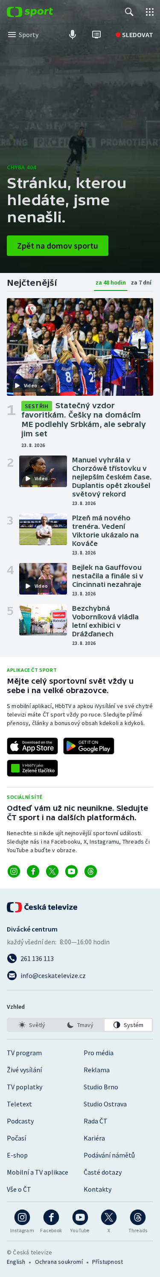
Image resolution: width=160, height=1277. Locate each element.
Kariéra (94, 1138)
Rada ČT (96, 1121)
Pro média (98, 1052)
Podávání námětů (109, 1155)
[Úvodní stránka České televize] (43, 907)
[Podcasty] (72, 34)
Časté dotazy (103, 1172)
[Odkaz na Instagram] (14, 871)
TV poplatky (24, 1087)
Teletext (19, 1104)
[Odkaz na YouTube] (71, 871)
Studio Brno (101, 1087)
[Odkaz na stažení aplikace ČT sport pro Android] (88, 746)
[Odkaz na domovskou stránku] (43, 12)
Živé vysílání (24, 1069)
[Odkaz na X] (52, 871)
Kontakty (97, 1189)
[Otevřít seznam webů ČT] (150, 12)
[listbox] (80, 1025)
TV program (24, 1052)
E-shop (17, 1155)
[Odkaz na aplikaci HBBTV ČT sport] (32, 768)
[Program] (96, 34)
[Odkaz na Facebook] (33, 871)
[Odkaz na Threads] (91, 871)
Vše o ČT (19, 1189)
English (16, 1261)
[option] (31, 1025)
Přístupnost (107, 1261)
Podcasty (20, 1121)
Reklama (97, 1069)
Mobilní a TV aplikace (37, 1172)
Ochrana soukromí (59, 1261)
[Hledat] (129, 12)
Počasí (16, 1138)
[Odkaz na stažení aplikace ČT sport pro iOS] (32, 746)
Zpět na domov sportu (57, 245)
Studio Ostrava (105, 1104)
